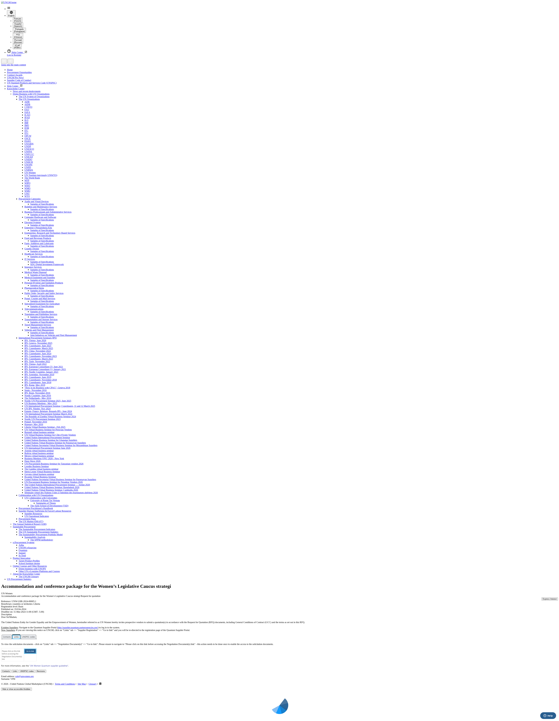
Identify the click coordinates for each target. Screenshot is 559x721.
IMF (26, 123)
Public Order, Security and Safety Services (43, 293)
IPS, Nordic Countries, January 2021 (41, 372)
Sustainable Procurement (24, 526)
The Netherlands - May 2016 (37, 398)
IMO (26, 125)
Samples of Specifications (42, 204)
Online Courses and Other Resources (30, 566)
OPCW (27, 136)
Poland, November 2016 (35, 422)
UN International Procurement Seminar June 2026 (47, 448)
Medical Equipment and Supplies (39, 277)
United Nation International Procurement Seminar (47, 437)
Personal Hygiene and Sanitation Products (43, 283)
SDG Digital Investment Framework (47, 264)
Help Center (13, 86)
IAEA (27, 112)
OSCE (27, 138)
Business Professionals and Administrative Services (47, 212)
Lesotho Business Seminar (36, 466)
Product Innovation (21, 558)
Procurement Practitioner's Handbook (36, 508)
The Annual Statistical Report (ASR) (30, 524)
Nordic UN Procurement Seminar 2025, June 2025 (47, 401)
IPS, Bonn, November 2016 (37, 393)
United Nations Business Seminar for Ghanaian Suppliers (50, 440)
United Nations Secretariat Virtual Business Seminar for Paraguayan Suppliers (60, 479)
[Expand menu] (4, 61)
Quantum (23, 550)
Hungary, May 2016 (33, 424)
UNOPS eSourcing (27, 547)
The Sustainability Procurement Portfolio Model (41, 534)
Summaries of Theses (46, 503)
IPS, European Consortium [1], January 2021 (45, 369)
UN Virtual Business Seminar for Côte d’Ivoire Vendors (50, 435)
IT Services (29, 259)
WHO (27, 185)
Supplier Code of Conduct (19, 80)
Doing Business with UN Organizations (31, 94)
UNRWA (28, 170)
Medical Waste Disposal (35, 272)
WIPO (27, 183)
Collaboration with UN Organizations (36, 495)
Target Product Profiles (29, 561)
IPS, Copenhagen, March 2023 (38, 359)
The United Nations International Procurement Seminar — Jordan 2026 (57, 484)
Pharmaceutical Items (34, 288)
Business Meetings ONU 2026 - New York (44, 458)
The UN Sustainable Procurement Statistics (38, 532)
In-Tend (22, 555)
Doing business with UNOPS (32, 568)
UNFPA (28, 151)
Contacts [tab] (6, 671)
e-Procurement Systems (23, 542)
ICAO (27, 115)
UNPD (27, 167)
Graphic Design (31, 248)
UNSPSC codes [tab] (27, 671)
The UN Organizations (29, 99)
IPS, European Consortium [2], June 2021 (43, 366)
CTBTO (28, 107)
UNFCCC (29, 154)
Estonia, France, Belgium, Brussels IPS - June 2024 (48, 411)
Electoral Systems (32, 222)
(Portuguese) (19, 30)
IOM (26, 128)
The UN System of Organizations (34, 96)
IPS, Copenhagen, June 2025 (37, 345)
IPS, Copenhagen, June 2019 (37, 377)
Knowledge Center (15, 88)
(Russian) (18, 41)
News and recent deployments (26, 91)
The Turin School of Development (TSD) (49, 505)
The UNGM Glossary (29, 576)
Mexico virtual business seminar (39, 456)
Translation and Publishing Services (40, 314)
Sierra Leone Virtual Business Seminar (42, 471)
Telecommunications (33, 309)
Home (10, 69)
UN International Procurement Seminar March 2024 (48, 414)
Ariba (21, 545)
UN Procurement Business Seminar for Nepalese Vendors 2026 (53, 482)
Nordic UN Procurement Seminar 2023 (42, 419)
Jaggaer (22, 553)
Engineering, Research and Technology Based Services (49, 233)
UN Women (30, 172)
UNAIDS (28, 144)
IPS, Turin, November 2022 (37, 361)
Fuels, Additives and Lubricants (39, 243)
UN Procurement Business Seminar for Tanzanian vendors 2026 (53, 464)
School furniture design (29, 563)
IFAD (27, 117)
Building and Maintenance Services (40, 206)
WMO (27, 188)
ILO (26, 120)
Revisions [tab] (41, 671)
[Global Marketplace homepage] (8, 2)
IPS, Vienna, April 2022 (35, 364)
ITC (26, 130)
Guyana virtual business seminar (39, 474)
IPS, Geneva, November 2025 (38, 343)
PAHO (27, 141)
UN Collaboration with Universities (40, 498)
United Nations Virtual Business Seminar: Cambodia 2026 (51, 490)
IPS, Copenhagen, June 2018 (37, 382)
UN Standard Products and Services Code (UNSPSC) (32, 83)
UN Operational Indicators (36, 516)
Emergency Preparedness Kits (38, 227)
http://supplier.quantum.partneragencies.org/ (78, 627)
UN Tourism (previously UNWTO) (40, 175)
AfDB (27, 104)
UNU (27, 193)
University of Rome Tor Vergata (45, 500)
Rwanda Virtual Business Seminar (40, 477)
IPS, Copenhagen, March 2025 (38, 348)
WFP (26, 180)
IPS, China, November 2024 (37, 351)
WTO (27, 196)
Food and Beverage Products (37, 238)
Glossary (93, 684)
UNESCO (29, 149)
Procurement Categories (30, 199)
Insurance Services (33, 267)
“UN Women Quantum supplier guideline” (48, 665)
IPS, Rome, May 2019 (34, 385)
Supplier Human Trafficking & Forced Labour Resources (45, 511)
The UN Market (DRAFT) (31, 521)
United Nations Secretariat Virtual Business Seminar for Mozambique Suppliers (60, 445)
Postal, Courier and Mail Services (39, 298)
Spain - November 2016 (35, 390)
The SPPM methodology (41, 540)
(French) (17, 20)
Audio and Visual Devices (36, 201)
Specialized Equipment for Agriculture (42, 304)
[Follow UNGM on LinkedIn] (100, 684)
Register (17, 55)
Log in (10, 55)
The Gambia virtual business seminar (41, 469)
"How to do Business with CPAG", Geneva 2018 (47, 387)
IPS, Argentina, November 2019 (39, 374)
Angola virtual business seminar (39, 450)
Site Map (82, 684)
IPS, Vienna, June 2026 (35, 340)
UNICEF (28, 157)
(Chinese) (18, 36)
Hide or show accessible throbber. (16, 689)
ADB (27, 102)
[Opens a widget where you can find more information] (548, 716)
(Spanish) (18, 25)
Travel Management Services (37, 324)
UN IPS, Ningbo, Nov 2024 (37, 408)
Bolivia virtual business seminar (39, 453)
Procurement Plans (27, 519)
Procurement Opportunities (19, 72)
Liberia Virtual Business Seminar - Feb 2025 (44, 427)
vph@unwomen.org (24, 676)
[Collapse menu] (10, 61)
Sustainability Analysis (34, 537)
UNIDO (28, 159)
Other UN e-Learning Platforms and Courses (39, 571)
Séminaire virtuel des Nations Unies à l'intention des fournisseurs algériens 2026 (61, 492)
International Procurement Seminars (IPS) (38, 338)
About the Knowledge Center (26, 574)
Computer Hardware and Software (40, 217)
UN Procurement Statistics (19, 579)
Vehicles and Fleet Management (39, 330)
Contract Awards (14, 75)
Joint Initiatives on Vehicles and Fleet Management (53, 335)
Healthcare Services (33, 254)
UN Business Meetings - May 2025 (40, 403)
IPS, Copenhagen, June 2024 (37, 353)
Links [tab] (15, 671)
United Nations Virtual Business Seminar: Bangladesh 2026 (51, 487)
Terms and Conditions (65, 684)
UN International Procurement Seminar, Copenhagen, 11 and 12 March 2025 (59, 406)
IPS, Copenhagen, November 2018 (40, 380)
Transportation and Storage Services (41, 319)
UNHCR (28, 162)
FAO (26, 109)
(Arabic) (17, 46)
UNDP (27, 146)
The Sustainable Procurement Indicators (37, 529)
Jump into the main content (13, 65)
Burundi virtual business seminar (39, 432)
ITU (26, 133)
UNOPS (28, 164)
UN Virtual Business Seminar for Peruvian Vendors (48, 429)
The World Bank (32, 178)
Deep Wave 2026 (32, 461)
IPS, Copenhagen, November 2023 (40, 356)
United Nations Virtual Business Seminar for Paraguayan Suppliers (55, 443)
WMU (27, 191)
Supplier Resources (33, 513)
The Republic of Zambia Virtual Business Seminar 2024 (50, 416)
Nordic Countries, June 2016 (37, 395)
